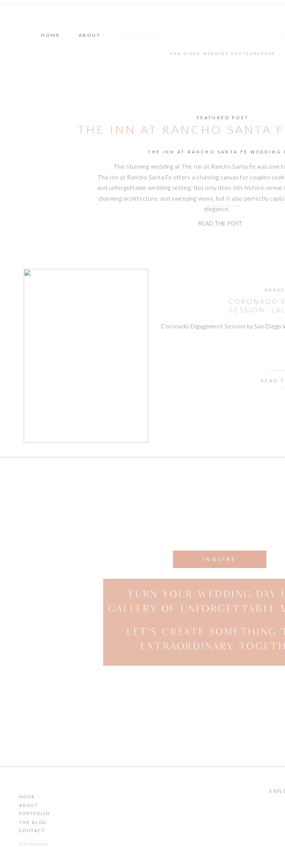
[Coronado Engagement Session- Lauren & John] (86, 355)
